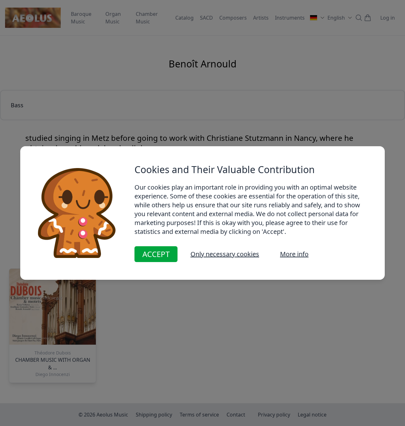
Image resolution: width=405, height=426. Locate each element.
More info (294, 254)
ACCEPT (156, 254)
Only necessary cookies (224, 254)
